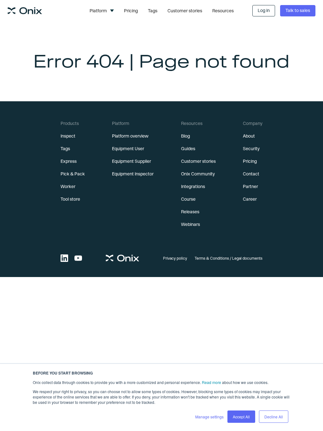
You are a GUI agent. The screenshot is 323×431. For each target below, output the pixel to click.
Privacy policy (175, 258)
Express (69, 161)
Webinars (190, 224)
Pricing (131, 10)
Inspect (68, 136)
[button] (102, 10)
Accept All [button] (241, 416)
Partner (250, 186)
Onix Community (198, 173)
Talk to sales (297, 10)
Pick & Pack (73, 173)
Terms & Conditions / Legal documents (228, 258)
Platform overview (130, 136)
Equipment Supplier (131, 161)
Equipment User (128, 148)
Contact (251, 173)
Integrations (193, 186)
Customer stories (184, 10)
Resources (223, 10)
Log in (264, 10)
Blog (185, 136)
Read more (211, 382)
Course (188, 199)
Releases (190, 211)
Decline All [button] (273, 416)
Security (251, 148)
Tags (152, 10)
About (249, 136)
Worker (68, 186)
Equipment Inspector (133, 173)
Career (250, 199)
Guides (188, 148)
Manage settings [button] (209, 416)
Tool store (70, 199)
